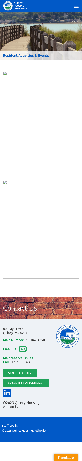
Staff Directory (19, 373)
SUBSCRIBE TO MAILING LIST (26, 382)
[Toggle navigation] (76, 6)
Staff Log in (10, 425)
